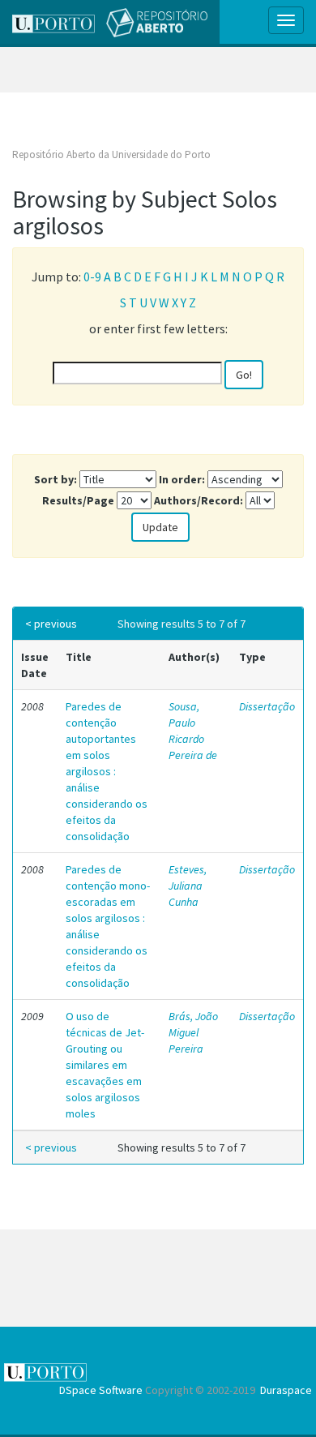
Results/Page (78, 500)
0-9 (92, 276)
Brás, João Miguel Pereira (193, 1032)
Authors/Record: (198, 500)
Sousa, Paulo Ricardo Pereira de (193, 730)
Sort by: (55, 479)
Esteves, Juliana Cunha (188, 885)
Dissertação (267, 706)
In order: (182, 479)
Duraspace (286, 1390)
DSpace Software (101, 1390)
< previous (51, 623)
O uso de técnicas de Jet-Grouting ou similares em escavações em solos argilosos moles (105, 1065)
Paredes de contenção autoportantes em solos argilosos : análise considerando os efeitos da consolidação (106, 771)
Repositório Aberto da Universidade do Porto (111, 154)
